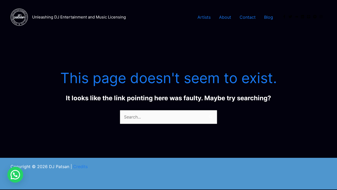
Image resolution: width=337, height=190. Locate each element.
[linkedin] (303, 16)
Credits (80, 166)
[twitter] (291, 16)
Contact (248, 17)
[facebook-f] (285, 16)
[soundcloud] (297, 16)
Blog (268, 17)
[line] (309, 16)
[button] (15, 175)
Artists (204, 17)
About (225, 17)
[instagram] (321, 16)
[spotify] (315, 16)
